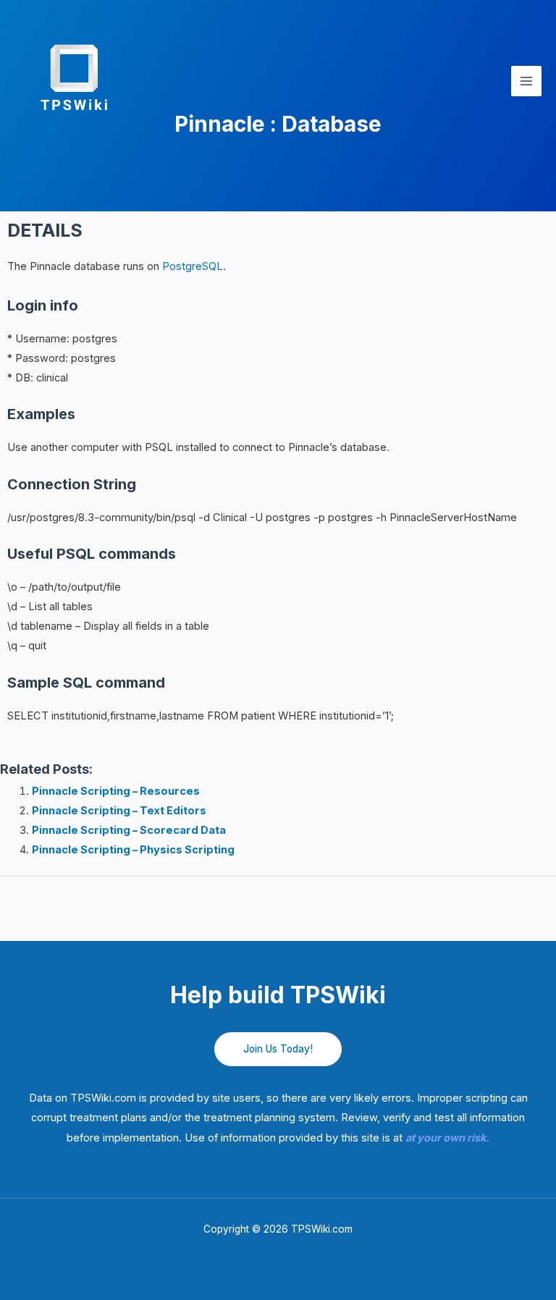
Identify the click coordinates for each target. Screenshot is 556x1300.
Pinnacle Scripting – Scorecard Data (129, 830)
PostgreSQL (192, 266)
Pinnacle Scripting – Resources (116, 791)
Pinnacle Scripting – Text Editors (119, 810)
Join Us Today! (278, 1049)
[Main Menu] (526, 81)
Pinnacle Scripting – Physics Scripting (133, 849)
